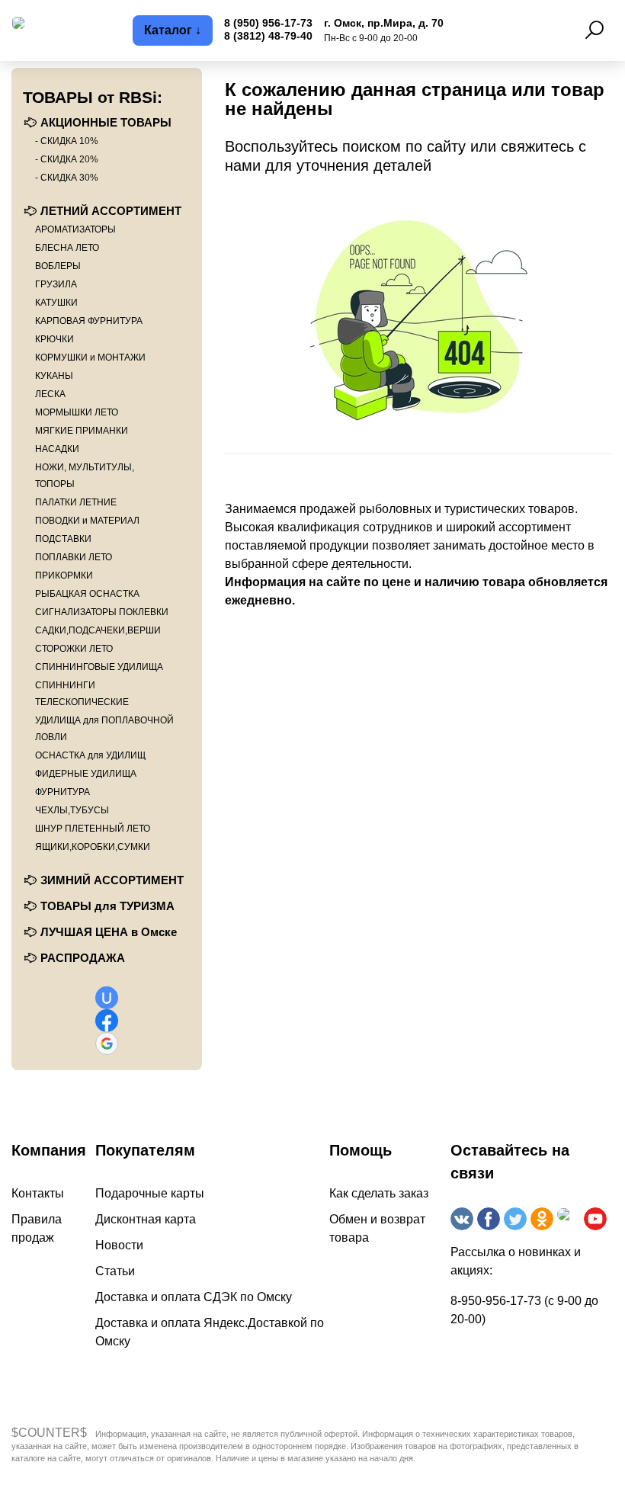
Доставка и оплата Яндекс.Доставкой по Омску (209, 1332)
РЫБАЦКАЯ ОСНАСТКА (87, 593)
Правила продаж (36, 1228)
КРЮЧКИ (54, 339)
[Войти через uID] (106, 997)
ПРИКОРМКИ (64, 575)
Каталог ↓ (172, 30)
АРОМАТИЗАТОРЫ (75, 229)
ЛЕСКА (50, 394)
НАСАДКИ (57, 449)
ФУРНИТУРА (62, 792)
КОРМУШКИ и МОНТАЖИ (90, 357)
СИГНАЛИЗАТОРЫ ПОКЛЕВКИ (101, 612)
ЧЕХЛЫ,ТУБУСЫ (72, 810)
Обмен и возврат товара (377, 1228)
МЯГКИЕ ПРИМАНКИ (81, 430)
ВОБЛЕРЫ (58, 266)
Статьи (115, 1271)
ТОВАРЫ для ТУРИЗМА (107, 905)
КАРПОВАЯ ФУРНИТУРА (89, 321)
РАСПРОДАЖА (82, 957)
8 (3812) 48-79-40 (268, 36)
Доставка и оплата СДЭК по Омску (193, 1296)
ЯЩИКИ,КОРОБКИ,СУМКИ (92, 847)
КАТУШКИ (56, 302)
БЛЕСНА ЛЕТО (67, 247)
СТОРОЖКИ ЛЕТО (74, 648)
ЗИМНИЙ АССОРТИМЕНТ (112, 880)
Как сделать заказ (378, 1193)
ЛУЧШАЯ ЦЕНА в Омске (108, 931)
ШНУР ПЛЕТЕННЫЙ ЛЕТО (92, 828)
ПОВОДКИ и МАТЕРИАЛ (87, 520)
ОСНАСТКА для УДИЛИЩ (90, 755)
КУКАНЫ (54, 375)
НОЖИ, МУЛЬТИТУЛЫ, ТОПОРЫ (84, 475)
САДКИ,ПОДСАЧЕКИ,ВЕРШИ (98, 630)
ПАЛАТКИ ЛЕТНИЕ (76, 502)
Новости (119, 1245)
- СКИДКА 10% (66, 141)
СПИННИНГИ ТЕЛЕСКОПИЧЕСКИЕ (82, 693)
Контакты (37, 1193)
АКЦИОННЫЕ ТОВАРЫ (105, 122)
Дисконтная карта (145, 1219)
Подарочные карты (149, 1193)
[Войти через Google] (106, 1043)
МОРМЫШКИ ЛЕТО (76, 412)
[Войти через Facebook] (106, 1020)
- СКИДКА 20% (66, 159)
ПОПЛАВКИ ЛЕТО (73, 557)
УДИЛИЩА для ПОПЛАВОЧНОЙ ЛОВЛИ (104, 728)
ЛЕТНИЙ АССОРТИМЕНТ (110, 210)
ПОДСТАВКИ (63, 539)
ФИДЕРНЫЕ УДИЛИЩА (85, 773)
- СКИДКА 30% (66, 177)
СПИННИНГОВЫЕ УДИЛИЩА (99, 667)
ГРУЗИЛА (56, 284)
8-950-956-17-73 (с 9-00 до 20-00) (524, 1310)
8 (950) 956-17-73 (268, 23)
